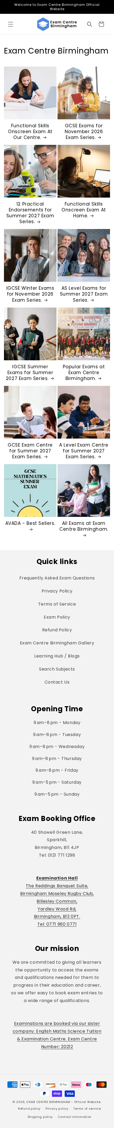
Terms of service (87, 1108)
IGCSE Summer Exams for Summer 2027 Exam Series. (29, 372)
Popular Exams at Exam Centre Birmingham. (84, 372)
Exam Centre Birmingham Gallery (57, 643)
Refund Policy (57, 630)
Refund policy (29, 1108)
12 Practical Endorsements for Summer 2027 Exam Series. (30, 212)
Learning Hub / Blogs (57, 656)
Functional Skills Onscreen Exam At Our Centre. (30, 131)
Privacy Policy (57, 591)
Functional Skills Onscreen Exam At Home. (84, 210)
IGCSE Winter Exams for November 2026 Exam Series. (30, 294)
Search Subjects (57, 669)
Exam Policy (57, 617)
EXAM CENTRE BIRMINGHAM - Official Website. (64, 1102)
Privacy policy (57, 1108)
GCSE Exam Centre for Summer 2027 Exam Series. (30, 451)
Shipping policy (40, 1117)
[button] (10, 24)
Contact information (74, 1117)
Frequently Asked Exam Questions (57, 578)
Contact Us (57, 682)
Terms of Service (57, 604)
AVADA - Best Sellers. (30, 523)
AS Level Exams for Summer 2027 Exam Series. (84, 294)
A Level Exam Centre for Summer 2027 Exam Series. (83, 451)
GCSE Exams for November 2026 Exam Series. (84, 131)
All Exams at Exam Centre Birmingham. (83, 526)
